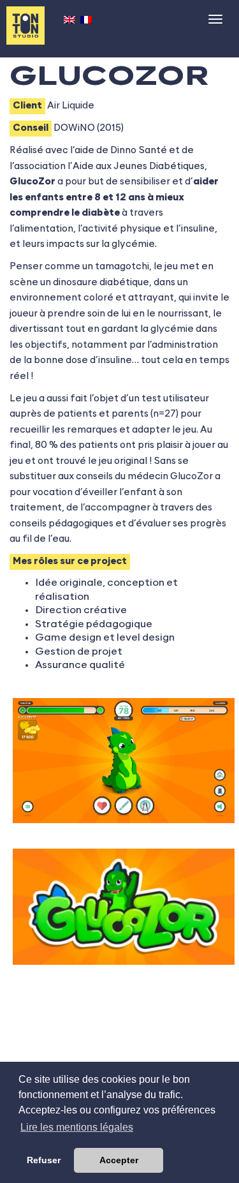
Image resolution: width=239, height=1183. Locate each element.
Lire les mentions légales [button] (76, 1127)
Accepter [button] (118, 1160)
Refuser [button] (44, 1160)
